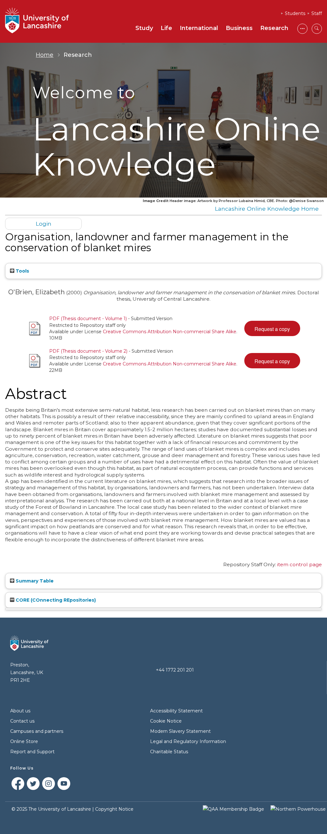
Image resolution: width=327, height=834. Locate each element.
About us (20, 711)
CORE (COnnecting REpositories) (55, 600)
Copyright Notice (114, 809)
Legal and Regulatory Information (188, 741)
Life (166, 28)
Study (144, 28)
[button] (272, 328)
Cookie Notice (166, 721)
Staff (316, 13)
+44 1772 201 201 (175, 670)
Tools (21, 271)
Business (239, 28)
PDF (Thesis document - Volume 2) (88, 351)
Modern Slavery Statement (180, 731)
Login (43, 223)
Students (295, 13)
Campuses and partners (36, 731)
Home (44, 54)
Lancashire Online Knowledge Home (267, 208)
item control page (299, 564)
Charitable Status (169, 752)
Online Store (24, 741)
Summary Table (34, 581)
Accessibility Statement (176, 711)
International (199, 28)
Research (274, 28)
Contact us (22, 721)
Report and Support (32, 752)
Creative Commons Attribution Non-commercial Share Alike (169, 331)
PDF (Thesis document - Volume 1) (88, 318)
